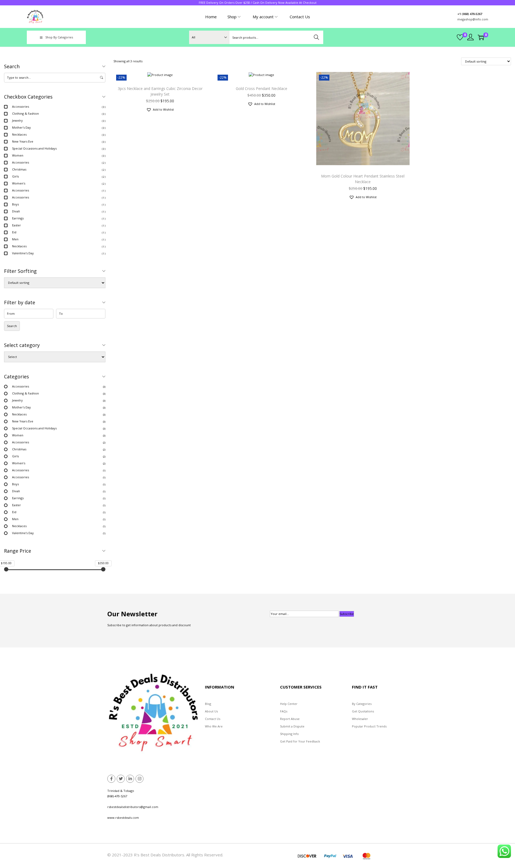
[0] (460, 37)
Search (317, 37)
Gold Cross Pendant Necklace (261, 88)
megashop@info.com (472, 19)
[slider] (6, 569)
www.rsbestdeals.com (123, 818)
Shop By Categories (59, 37)
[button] (160, 109)
